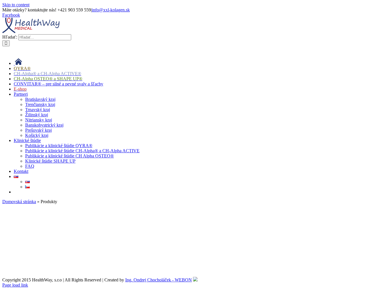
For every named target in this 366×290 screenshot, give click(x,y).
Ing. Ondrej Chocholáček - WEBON (158, 279)
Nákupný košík (16, 259)
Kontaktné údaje (17, 250)
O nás (7, 269)
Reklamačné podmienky (24, 221)
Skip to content (15, 4)
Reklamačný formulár (21, 240)
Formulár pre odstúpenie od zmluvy (34, 230)
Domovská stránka (19, 201)
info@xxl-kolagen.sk (111, 9)
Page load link (15, 285)
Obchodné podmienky (22, 211)
